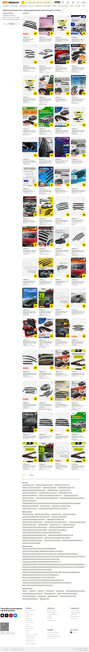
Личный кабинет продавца (53, 632)
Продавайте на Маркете (52, 634)
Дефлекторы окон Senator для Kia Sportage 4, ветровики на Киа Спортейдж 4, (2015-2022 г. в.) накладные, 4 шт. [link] (78, 68)
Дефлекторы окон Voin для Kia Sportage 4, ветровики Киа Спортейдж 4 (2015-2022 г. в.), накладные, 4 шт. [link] (78, 100)
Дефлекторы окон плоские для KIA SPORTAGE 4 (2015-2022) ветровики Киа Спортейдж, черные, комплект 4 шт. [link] (29, 437)
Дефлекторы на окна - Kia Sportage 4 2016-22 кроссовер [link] (29, 221)
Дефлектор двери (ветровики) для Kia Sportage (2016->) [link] (45, 437)
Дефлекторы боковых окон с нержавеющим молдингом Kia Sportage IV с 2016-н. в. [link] (78, 251)
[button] (26, 13)
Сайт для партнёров (51, 638)
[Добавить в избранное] (36, 17)
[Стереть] (50, 2)
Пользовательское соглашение (16, 649)
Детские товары (29, 642)
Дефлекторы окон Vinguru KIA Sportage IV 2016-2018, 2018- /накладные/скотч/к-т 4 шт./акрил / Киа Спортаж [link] (45, 40)
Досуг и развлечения (30, 610)
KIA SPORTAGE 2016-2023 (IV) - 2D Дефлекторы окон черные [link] (78, 312)
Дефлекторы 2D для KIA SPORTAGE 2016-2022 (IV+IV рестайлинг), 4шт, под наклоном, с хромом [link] (61, 100)
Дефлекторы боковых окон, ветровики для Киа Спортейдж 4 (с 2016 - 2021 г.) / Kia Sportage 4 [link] (46, 191)
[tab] (6, 6)
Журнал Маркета (51, 620)
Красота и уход (29, 626)
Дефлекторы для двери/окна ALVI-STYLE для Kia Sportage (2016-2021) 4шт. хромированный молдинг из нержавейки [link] (61, 221)
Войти (83, 2)
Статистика (5, 649)
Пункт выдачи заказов (75, 616)
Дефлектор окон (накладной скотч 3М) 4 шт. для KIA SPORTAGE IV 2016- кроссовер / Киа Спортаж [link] (78, 221)
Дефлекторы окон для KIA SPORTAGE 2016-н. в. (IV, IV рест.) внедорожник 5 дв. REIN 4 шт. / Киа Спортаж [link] (62, 68)
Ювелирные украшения (31, 644)
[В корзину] (35, 33)
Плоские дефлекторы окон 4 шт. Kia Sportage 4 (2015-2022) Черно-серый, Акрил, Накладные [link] (78, 282)
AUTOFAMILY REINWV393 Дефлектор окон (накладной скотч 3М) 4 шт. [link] (61, 466)
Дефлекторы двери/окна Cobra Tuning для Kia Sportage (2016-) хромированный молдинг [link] (29, 374)
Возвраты (49, 618)
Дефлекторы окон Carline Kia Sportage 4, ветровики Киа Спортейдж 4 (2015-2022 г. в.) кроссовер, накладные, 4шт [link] (45, 100)
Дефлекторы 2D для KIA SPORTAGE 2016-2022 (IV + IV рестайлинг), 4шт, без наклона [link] (78, 161)
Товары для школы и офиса (31, 634)
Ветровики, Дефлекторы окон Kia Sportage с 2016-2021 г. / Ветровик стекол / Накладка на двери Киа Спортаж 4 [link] (45, 282)
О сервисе (49, 616)
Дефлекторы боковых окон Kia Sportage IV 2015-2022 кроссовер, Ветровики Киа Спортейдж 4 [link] (61, 161)
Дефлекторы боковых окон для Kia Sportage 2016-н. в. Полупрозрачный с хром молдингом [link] (62, 282)
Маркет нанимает (74, 618)
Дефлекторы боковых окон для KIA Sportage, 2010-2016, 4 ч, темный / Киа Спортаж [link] (78, 466)
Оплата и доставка (51, 612)
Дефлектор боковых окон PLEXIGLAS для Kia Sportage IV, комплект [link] (61, 405)
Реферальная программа (75, 612)
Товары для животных (30, 638)
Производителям (74, 614)
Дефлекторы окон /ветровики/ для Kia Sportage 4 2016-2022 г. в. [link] (62, 251)
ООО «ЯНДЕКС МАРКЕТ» (82, 648)
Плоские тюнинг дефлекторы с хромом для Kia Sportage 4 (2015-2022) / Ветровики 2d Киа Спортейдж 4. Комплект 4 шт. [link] (62, 342)
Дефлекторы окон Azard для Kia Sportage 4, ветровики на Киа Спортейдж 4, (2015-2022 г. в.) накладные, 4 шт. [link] (62, 131)
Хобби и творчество (30, 628)
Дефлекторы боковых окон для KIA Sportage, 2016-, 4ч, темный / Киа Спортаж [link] (62, 40)
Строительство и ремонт (31, 640)
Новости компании (74, 610)
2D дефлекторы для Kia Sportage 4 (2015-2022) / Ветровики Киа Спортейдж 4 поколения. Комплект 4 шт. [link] (46, 466)
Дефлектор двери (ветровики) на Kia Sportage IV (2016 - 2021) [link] (61, 437)
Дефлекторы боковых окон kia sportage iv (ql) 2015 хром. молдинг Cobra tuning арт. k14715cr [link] (29, 282)
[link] (28, 485)
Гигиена (27, 616)
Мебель (27, 612)
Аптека (27, 624)
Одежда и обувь (29, 620)
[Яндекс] (85, 650)
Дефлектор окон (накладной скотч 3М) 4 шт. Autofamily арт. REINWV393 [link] (29, 161)
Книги (27, 632)
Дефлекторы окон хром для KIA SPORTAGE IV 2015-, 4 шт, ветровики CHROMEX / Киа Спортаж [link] (46, 68)
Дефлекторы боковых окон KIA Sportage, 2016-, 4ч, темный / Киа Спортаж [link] (29, 100)
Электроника (28, 618)
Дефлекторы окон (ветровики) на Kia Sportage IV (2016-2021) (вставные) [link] (29, 405)
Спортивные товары (30, 636)
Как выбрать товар (51, 610)
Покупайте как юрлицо (52, 614)
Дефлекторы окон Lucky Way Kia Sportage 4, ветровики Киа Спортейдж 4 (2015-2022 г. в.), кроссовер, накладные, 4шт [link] (29, 131)
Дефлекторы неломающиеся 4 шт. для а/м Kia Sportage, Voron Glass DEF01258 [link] (45, 405)
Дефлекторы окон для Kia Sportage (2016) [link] (28, 40)
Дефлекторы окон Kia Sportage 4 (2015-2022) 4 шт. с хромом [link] (29, 251)
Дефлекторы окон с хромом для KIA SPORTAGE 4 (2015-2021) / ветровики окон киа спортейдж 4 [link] (78, 191)
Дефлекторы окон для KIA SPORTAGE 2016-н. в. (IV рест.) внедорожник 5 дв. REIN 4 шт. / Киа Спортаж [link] (45, 131)
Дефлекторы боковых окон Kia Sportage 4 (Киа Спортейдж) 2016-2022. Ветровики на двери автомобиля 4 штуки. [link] (46, 161)
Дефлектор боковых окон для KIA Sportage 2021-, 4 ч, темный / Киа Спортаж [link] (78, 374)
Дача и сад (28, 630)
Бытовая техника (29, 614)
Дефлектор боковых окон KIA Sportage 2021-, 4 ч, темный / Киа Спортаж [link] (29, 466)
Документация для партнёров (53, 636)
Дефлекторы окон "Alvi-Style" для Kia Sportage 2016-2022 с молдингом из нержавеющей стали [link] (45, 374)
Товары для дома (29, 622)
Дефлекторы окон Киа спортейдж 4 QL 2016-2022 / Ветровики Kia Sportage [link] (29, 191)
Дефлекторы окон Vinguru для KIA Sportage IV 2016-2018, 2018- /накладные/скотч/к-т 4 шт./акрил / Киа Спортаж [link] (78, 40)
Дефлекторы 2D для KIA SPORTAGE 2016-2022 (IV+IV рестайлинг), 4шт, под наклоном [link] (62, 191)
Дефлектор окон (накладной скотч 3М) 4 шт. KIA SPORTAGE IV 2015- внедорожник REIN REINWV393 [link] (29, 68)
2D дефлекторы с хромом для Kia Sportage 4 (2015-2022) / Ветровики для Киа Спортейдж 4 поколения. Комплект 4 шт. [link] (45, 312)
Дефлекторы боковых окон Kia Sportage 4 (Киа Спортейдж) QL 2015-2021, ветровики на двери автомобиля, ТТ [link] (46, 221)
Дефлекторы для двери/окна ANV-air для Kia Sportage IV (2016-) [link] (78, 342)
